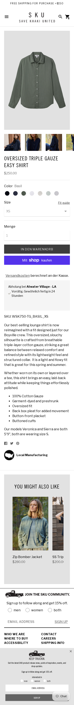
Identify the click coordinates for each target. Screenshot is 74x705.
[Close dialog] (71, 651)
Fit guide (64, 202)
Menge (9, 226)
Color (8, 186)
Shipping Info (53, 643)
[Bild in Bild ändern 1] (12, 142)
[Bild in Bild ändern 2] (33, 142)
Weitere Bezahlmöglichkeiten (37, 271)
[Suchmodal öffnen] (60, 16)
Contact (49, 634)
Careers (48, 638)
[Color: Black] (7, 193)
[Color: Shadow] (56, 193)
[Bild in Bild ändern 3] (54, 142)
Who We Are (14, 634)
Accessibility (16, 643)
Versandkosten (18, 276)
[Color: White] (32, 193)
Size (7, 202)
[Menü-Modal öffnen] (6, 16)
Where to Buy (16, 638)
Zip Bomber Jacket (27, 557)
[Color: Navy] (15, 193)
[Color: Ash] (40, 193)
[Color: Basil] (24, 193)
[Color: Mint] (48, 193)
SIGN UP (61, 622)
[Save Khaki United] (37, 19)
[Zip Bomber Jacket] (30, 523)
